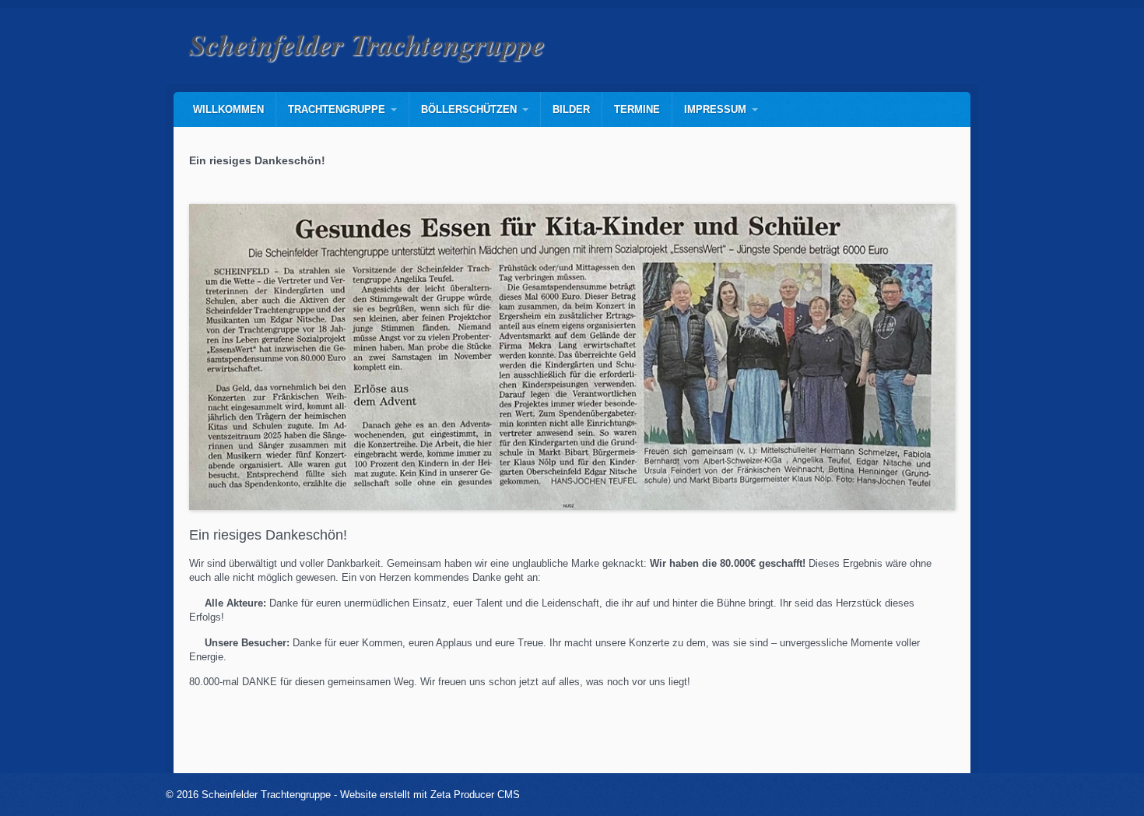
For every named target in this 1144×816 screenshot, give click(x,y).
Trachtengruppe (336, 109)
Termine (637, 109)
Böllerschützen (469, 109)
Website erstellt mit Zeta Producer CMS (430, 794)
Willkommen (228, 109)
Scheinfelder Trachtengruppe (367, 44)
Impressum (715, 109)
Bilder (571, 109)
